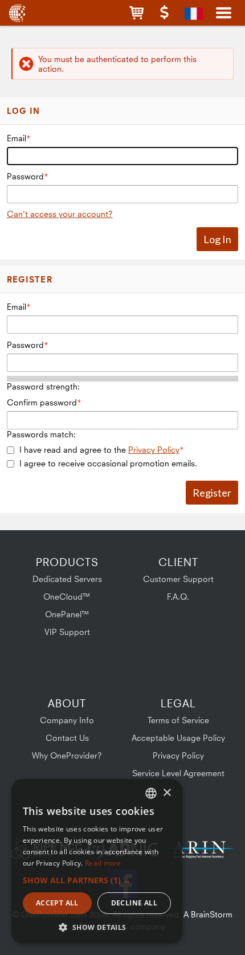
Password (25, 176)
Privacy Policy (153, 449)
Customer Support (178, 579)
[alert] (96, 861)
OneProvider (18, 13)
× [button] (166, 793)
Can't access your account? (60, 214)
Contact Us (67, 738)
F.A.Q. (178, 596)
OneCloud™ (67, 596)
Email (16, 138)
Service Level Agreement (178, 773)
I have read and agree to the (99, 449)
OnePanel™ (67, 614)
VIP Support (67, 632)
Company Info (67, 720)
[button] (136, 13)
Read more (103, 863)
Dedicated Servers (67, 579)
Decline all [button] (134, 903)
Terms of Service (178, 720)
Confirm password (42, 402)
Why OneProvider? (67, 755)
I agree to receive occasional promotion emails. (108, 463)
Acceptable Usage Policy (178, 738)
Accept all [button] (57, 903)
